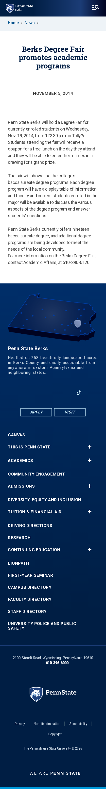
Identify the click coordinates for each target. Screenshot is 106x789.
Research (19, 537)
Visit (70, 412)
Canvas (16, 435)
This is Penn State (29, 447)
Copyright (55, 734)
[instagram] (65, 393)
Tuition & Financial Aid (35, 512)
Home (13, 22)
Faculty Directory (30, 599)
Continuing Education (34, 549)
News (30, 22)
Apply (36, 412)
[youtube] (53, 393)
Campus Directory (29, 587)
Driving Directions (30, 525)
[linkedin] (40, 393)
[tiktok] (78, 393)
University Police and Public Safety (42, 626)
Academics (20, 460)
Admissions (21, 486)
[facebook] (27, 393)
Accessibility (78, 724)
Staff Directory (27, 611)
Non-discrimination (47, 724)
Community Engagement (36, 474)
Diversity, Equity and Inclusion (44, 499)
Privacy (20, 724)
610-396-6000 (57, 662)
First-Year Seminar (30, 575)
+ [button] (89, 447)
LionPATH (18, 563)
